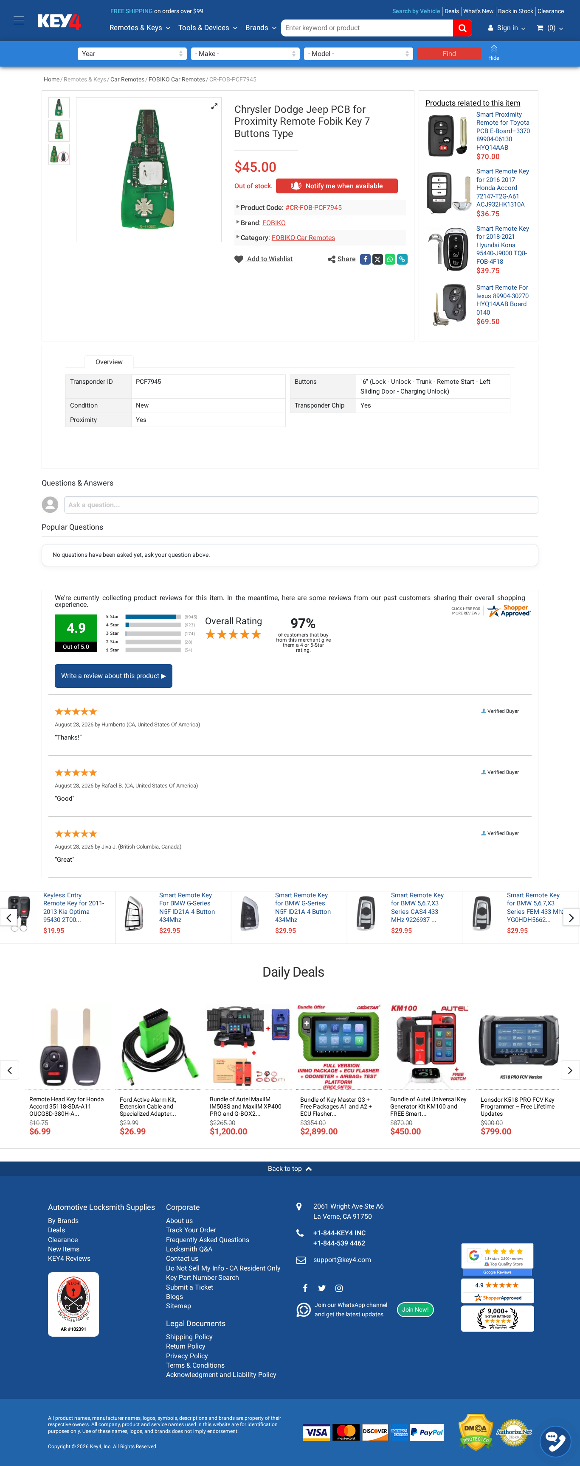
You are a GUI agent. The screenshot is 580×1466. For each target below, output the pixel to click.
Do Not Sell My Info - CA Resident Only (223, 1268)
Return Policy (186, 1346)
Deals (452, 11)
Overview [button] (109, 362)
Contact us (182, 1258)
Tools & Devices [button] (203, 27)
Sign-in (471, 69)
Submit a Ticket (189, 1287)
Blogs (174, 1297)
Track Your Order (191, 1230)
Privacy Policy (187, 1356)
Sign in (507, 28)
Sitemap (178, 1306)
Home (51, 79)
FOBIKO (274, 223)
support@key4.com (342, 1260)
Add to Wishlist (269, 259)
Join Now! (415, 1309)
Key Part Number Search (202, 1277)
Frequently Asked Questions (207, 1240)
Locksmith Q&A (189, 1249)
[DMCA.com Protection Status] (469, 1432)
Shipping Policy (189, 1337)
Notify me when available (344, 186)
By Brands (63, 1221)
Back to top (285, 1168)
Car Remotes (127, 79)
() (551, 28)
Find (449, 54)
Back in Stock (515, 11)
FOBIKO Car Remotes (177, 79)
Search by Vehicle (416, 11)
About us (179, 1221)
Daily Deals (293, 972)
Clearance (551, 11)
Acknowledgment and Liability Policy (221, 1375)
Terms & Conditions (195, 1365)
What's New (478, 11)
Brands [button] (256, 27)
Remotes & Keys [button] (136, 27)
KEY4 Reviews (69, 1258)
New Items (63, 1249)
